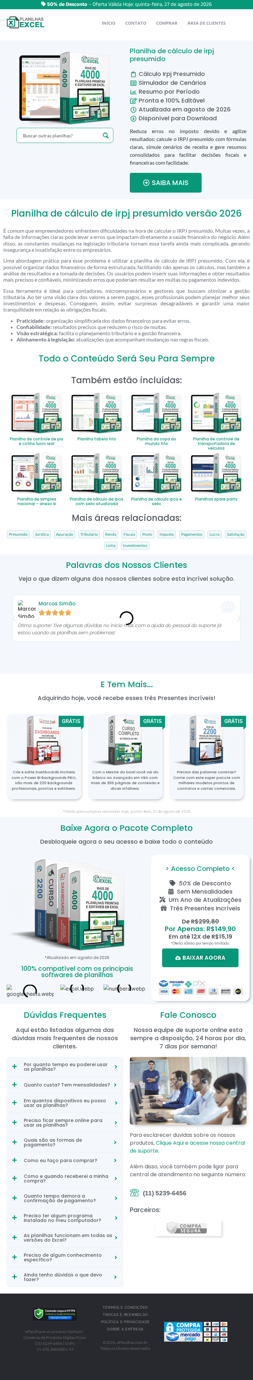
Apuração (64, 534)
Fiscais (129, 534)
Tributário (89, 534)
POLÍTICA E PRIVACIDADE (125, 1322)
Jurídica (42, 534)
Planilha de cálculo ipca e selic (156, 501)
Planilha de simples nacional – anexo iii (36, 501)
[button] (14, 618)
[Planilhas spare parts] (216, 472)
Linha (111, 546)
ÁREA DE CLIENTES (206, 23)
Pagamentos (191, 534)
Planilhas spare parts (216, 499)
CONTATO (135, 23)
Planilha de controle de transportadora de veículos (216, 443)
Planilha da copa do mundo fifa (156, 441)
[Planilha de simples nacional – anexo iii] (37, 472)
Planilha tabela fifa (96, 439)
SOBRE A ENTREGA (125, 1329)
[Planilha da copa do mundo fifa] (156, 412)
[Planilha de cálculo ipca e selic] (156, 472)
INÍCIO (108, 23)
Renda (110, 534)
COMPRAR (167, 23)
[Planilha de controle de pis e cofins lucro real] (37, 412)
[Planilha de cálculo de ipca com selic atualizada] (97, 472)
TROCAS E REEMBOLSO (125, 1315)
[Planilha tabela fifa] (97, 412)
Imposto (166, 534)
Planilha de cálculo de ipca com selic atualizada (96, 501)
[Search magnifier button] (105, 135)
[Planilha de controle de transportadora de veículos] (216, 412)
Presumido (18, 534)
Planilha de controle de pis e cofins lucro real (36, 441)
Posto (147, 534)
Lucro (215, 534)
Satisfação (235, 534)
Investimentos (135, 546)
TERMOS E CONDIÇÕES (125, 1307)
